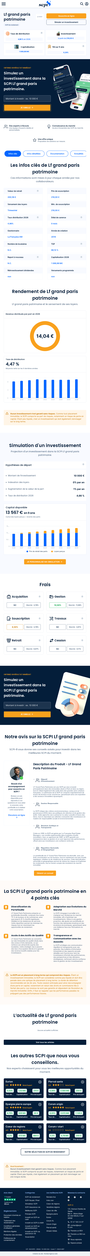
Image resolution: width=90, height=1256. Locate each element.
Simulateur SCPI (31, 1204)
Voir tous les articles (45, 1042)
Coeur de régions (53, 1204)
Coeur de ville (51, 1210)
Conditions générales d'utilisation (12, 1227)
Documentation (57, 153)
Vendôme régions (53, 1207)
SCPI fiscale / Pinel (32, 1200)
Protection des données (13, 1235)
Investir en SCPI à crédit (34, 1223)
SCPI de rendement (32, 1197)
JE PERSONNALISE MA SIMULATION (43, 562)
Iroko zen (50, 1200)
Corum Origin (51, 1224)
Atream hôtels (51, 1231)
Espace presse (76, 1243)
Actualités (78, 153)
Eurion (48, 1217)
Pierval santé (51, 1227)
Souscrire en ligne (66, 16)
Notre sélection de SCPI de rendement (45, 1152)
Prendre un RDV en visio (76, 1235)
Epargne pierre (52, 1214)
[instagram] (75, 1196)
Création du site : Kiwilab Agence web (45, 1254)
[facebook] (81, 1196)
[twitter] (69, 1199)
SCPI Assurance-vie (32, 1207)
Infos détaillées (34, 153)
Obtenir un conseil (45, 873)
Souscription (30, 1237)
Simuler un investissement (66, 22)
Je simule (25, 108)
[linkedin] (69, 1196)
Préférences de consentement (9, 1239)
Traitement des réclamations (9, 1222)
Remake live (51, 1197)
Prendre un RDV (77, 1231)
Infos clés (12, 153)
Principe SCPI (30, 1214)
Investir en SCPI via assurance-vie (32, 1232)
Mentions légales (10, 1231)
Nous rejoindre (76, 1239)
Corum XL (50, 1221)
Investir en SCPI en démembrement (32, 1227)
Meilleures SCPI (31, 1210)
